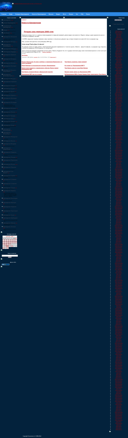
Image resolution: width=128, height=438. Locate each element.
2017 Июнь (119, 275)
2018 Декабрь (118, 301)
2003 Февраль (118, 32)
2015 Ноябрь (118, 247)
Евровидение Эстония (9, 226)
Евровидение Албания (9, 49)
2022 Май (118, 355)
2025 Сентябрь (119, 412)
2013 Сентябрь (119, 206)
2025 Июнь (119, 407)
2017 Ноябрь (118, 283)
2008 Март (118, 103)
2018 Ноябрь (118, 299)
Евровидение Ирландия (10, 98)
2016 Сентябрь (119, 263)
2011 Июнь (118, 164)
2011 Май (118, 163)
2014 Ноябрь (118, 228)
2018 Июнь (119, 294)
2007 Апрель (118, 86)
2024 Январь (118, 385)
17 (7, 244)
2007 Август (119, 92)
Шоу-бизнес (6, 33)
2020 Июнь (119, 321)
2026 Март (118, 421)
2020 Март (118, 316)
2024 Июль (119, 393)
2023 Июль (119, 376)
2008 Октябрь (118, 114)
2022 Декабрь (118, 365)
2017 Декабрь (118, 285)
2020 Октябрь (118, 327)
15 (3, 244)
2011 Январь (118, 156)
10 (7, 242)
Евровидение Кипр (8, 118)
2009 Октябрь (118, 133)
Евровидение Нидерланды (7, 148)
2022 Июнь (119, 357)
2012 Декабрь (118, 192)
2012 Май (118, 181)
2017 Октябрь (118, 282)
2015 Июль (119, 241)
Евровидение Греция (9, 85)
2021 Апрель (118, 337)
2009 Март (118, 122)
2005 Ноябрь (118, 65)
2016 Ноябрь (118, 266)
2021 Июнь (119, 340)
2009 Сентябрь (119, 131)
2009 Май (118, 125)
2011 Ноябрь (118, 172)
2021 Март (118, 335)
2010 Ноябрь (118, 153)
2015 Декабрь (118, 249)
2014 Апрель (118, 217)
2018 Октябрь (118, 297)
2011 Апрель (118, 161)
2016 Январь (118, 250)
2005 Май (118, 61)
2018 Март (118, 290)
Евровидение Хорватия (9, 206)
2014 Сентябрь (119, 225)
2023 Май (118, 373)
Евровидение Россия (9, 164)
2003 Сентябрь (119, 39)
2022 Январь (118, 349)
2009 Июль (119, 128)
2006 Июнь (119, 73)
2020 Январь (118, 313)
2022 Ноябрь (118, 363)
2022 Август (119, 360)
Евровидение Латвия (9, 121)
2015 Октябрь (118, 246)
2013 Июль (119, 203)
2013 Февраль (118, 195)
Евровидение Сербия (9, 175)
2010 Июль (119, 147)
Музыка (5, 30)
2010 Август (119, 148)
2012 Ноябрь (118, 191)
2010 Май (118, 144)
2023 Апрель (118, 371)
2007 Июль (119, 90)
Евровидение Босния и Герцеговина (9, 70)
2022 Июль (119, 359)
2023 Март (118, 370)
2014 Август (119, 224)
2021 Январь (118, 332)
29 (3, 248)
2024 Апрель (118, 390)
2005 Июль (119, 62)
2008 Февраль (118, 101)
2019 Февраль (118, 304)
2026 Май (118, 424)
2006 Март (118, 68)
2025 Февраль (118, 401)
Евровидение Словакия (9, 179)
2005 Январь (118, 54)
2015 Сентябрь (119, 244)
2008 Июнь (119, 108)
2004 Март (118, 45)
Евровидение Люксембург (7, 133)
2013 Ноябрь (118, 210)
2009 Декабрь (118, 136)
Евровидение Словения (10, 183)
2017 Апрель (118, 272)
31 (7, 248)
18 (9, 244)
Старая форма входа (118, 24)
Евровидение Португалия (10, 160)
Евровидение (7, 20)
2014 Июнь (119, 221)
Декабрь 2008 (9, 236)
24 (7, 246)
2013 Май (118, 200)
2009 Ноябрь (118, 134)
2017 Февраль (118, 269)
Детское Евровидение (9, 23)
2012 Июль (119, 184)
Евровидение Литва (8, 125)
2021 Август (119, 341)
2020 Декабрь (118, 330)
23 (5, 246)
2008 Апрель (118, 105)
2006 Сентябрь (119, 75)
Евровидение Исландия (10, 102)
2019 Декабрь (118, 312)
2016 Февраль (118, 252)
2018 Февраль (118, 288)
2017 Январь (118, 268)
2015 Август (119, 243)
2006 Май (118, 72)
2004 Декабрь (118, 53)
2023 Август (119, 377)
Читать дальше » (46, 52)
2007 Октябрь (118, 95)
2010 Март (118, 141)
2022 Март (118, 352)
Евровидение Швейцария (10, 218)
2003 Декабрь (118, 40)
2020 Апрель (118, 318)
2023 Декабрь (118, 384)
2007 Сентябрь (119, 94)
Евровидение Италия (9, 112)
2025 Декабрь (118, 417)
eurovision (35, 57)
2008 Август (119, 111)
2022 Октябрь (118, 362)
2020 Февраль (118, 315)
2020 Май (118, 319)
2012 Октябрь (118, 189)
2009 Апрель (118, 123)
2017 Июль (119, 277)
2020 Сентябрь (119, 326)
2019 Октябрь (118, 308)
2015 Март (118, 235)
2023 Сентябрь (119, 379)
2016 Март (118, 254)
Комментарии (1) (53, 57)
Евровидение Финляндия (10, 198)
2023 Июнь (119, 374)
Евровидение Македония (10, 136)
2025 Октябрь (118, 413)
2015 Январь (118, 232)
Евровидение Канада (9, 115)
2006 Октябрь (118, 76)
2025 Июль (119, 409)
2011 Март (118, 159)
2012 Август (119, 186)
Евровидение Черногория (10, 211)
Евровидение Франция (9, 202)
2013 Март (118, 197)
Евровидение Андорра (9, 51)
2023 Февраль (118, 368)
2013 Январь (118, 194)
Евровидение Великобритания (7, 75)
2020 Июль (119, 323)
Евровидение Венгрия (9, 78)
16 (5, 244)
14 (16, 242)
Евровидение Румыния (9, 167)
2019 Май (118, 307)
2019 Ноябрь (118, 310)
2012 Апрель (118, 180)
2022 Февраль (118, 351)
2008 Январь (118, 100)
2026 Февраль (118, 420)
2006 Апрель (118, 70)
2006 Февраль (118, 67)
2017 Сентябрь (119, 280)
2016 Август (119, 261)
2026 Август (119, 429)
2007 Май (118, 87)
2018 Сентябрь (119, 296)
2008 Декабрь (118, 117)
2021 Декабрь (118, 348)
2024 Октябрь (118, 395)
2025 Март (118, 402)
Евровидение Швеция (9, 223)
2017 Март (118, 271)
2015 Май (118, 238)
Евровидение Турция (9, 187)
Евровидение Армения (9, 54)
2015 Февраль (118, 233)
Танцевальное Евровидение (7, 26)
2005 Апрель (118, 59)
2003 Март (118, 34)
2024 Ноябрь (118, 396)
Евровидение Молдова (9, 143)
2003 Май (118, 36)
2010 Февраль (118, 139)
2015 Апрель (118, 236)
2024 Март (118, 388)
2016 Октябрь (118, 264)
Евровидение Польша (9, 157)
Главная (24, 19)
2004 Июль (119, 50)
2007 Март (118, 84)
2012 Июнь (119, 183)
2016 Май (118, 257)
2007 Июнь (119, 89)
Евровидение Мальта (9, 141)
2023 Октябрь (118, 381)
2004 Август (119, 51)
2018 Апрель (118, 291)
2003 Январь (118, 31)
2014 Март (118, 216)
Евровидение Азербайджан (7, 45)
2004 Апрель (118, 46)
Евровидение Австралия (10, 36)
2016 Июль (119, 260)
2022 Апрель (118, 354)
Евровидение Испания (9, 108)
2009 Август (119, 130)
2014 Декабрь (118, 230)
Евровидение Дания (8, 91)
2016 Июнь (119, 258)
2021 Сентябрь (119, 343)
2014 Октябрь (118, 227)
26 (11, 246)
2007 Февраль (118, 83)
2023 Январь (118, 366)
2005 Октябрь (118, 64)
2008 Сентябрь (119, 112)
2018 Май (118, 293)
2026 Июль (119, 428)
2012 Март (118, 178)
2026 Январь (118, 418)
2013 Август (119, 205)
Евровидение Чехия (8, 215)
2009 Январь (118, 119)
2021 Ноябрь (118, 346)
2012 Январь (118, 175)
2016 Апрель (118, 255)
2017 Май (118, 274)
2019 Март (118, 305)
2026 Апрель (118, 423)
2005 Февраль (118, 56)
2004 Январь (118, 42)
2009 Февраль (118, 120)
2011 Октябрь (118, 170)
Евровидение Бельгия (9, 63)
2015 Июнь (119, 239)
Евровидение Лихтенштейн (7, 129)
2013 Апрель (118, 199)
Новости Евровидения (31, 23)
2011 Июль (119, 166)
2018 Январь (118, 286)
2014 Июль (119, 222)
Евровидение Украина (9, 190)
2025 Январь (118, 399)
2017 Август (119, 279)
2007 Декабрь (118, 98)
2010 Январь (118, 137)
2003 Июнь (119, 37)
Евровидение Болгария (9, 66)
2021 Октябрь (118, 344)
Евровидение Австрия (9, 41)
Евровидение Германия (10, 81)
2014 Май (118, 219)
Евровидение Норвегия (9, 152)
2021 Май (118, 338)
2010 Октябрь (118, 152)
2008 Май (118, 106)
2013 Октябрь (118, 208)
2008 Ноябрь (118, 115)
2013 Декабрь (118, 211)
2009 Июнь (119, 126)
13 (14, 242)
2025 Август (119, 410)
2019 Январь (118, 302)
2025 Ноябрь (118, 415)
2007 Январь (118, 81)
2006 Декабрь (118, 79)
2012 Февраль (118, 177)
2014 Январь (118, 213)
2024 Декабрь (118, 398)
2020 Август (119, 324)
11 (9, 242)
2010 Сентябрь (119, 150)
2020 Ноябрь (118, 329)
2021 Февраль (118, 333)
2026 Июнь (119, 426)
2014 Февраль (118, 214)
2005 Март (118, 57)
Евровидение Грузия (9, 88)
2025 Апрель (118, 404)
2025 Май (118, 406)
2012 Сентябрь (119, 188)
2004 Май (118, 48)
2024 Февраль (118, 387)
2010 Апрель (118, 142)
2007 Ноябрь (118, 97)
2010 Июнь (119, 145)
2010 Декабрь (118, 155)
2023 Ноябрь (118, 382)
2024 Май (118, 392)
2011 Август (119, 167)
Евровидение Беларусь (9, 59)
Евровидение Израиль (9, 95)
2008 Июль (119, 109)
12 (11, 242)
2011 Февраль (118, 158)
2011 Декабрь (118, 174)
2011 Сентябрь (119, 169)
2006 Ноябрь (118, 78)
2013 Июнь (119, 202)
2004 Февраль (118, 43)
